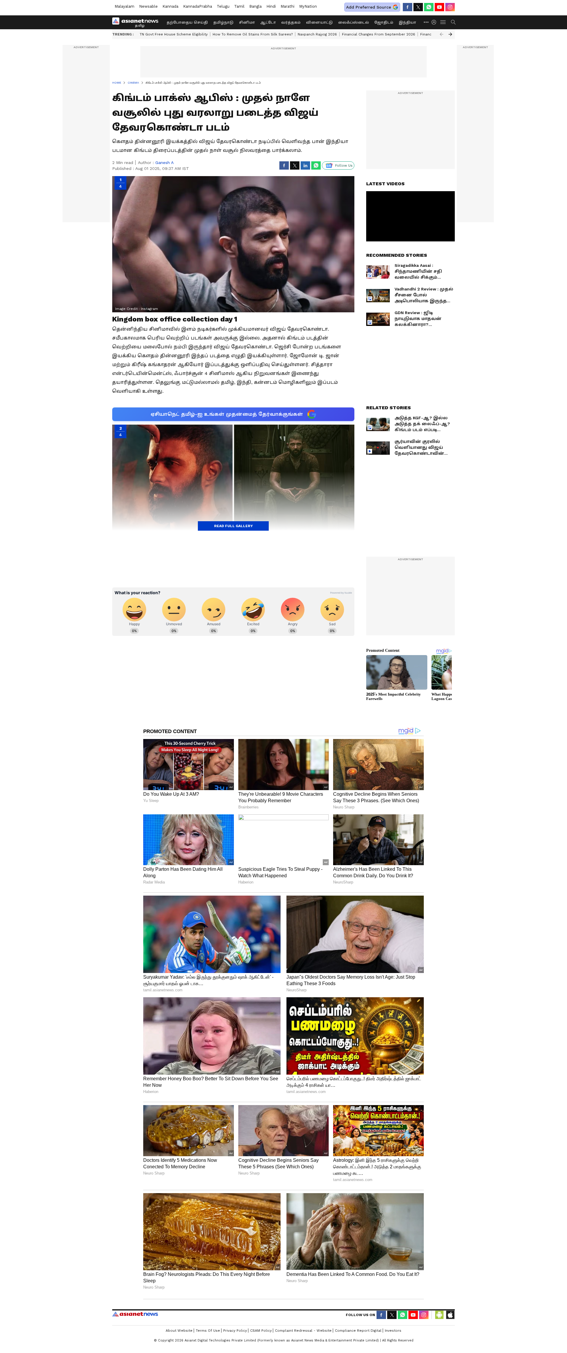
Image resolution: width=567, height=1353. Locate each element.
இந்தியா (407, 22)
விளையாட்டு (319, 22)
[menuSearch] (453, 22)
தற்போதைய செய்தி (187, 22)
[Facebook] (407, 7)
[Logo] (137, 22)
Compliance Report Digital (358, 1330)
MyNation (308, 6)
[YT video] (439, 7)
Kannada (170, 6)
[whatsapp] (429, 7)
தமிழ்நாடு (223, 22)
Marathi (287, 6)
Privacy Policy (235, 1330)
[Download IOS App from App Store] (450, 1315)
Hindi (271, 6)
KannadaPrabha (197, 6)
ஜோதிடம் (383, 22)
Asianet (135, 1314)
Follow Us (344, 165)
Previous (441, 34)
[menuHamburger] (443, 22)
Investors (393, 1330)
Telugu (223, 6)
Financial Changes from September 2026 (378, 34)
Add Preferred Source (368, 7)
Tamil (239, 6)
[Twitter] (418, 7)
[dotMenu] (426, 22)
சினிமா (247, 22)
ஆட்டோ (268, 22)
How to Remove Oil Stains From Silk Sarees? (253, 34)
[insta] (450, 7)
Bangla (255, 6)
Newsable (148, 6)
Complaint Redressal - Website (303, 1330)
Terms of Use (208, 1330)
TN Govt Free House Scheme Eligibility (174, 34)
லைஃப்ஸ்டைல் (353, 22)
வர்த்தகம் (291, 22)
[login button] (435, 22)
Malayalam (124, 6)
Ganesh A (164, 162)
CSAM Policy (261, 1330)
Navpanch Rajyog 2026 (317, 34)
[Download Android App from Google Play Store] (439, 1315)
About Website (179, 1330)
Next (450, 34)
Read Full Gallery (233, 526)
